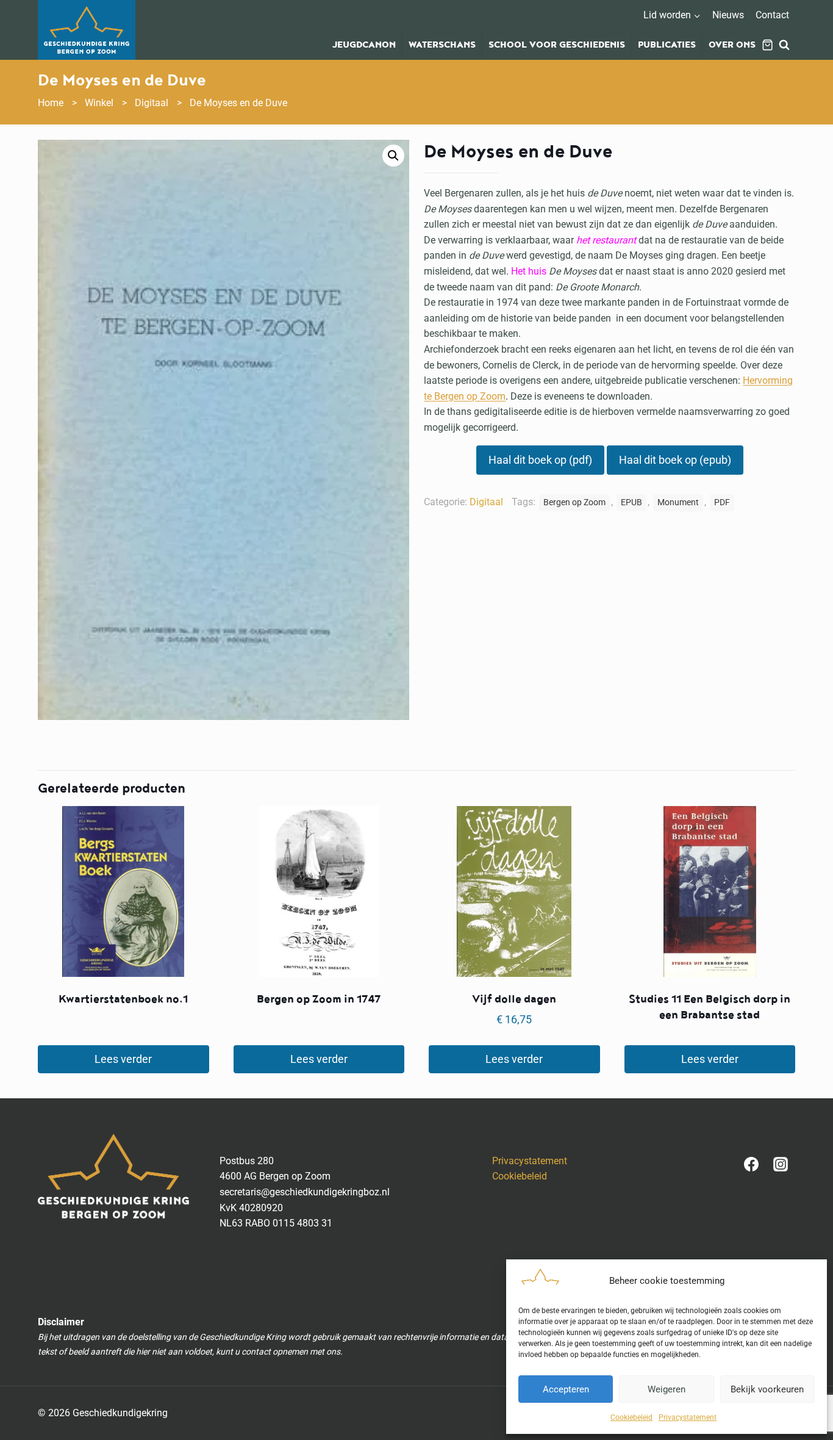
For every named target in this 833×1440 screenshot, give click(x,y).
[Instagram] (780, 1164)
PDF (722, 502)
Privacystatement (688, 1417)
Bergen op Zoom (574, 502)
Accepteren (566, 1389)
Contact (772, 15)
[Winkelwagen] (767, 45)
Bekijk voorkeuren (767, 1389)
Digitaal (486, 502)
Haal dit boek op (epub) (675, 459)
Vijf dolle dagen (514, 999)
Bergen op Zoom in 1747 (319, 999)
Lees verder (123, 1059)
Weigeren (666, 1389)
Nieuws (728, 15)
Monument (678, 502)
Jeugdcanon (364, 45)
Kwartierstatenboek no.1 (123, 999)
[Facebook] (751, 1164)
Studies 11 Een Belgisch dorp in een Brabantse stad (709, 1007)
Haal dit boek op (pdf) (540, 459)
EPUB (631, 502)
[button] (393, 156)
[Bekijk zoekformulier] (784, 45)
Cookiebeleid (631, 1417)
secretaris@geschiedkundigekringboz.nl (305, 1192)
